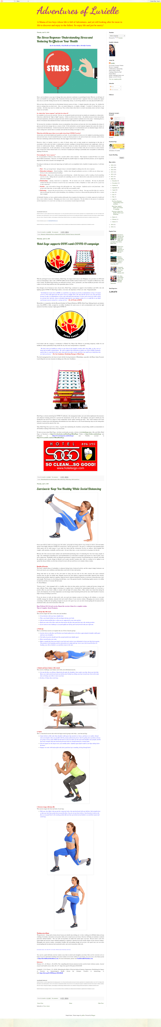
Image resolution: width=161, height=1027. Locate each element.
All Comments (114, 89)
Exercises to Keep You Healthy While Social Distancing (69, 489)
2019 (112, 224)
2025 (112, 167)
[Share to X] (65, 232)
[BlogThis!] (63, 232)
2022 (112, 174)
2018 (112, 227)
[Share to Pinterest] (68, 232)
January (114, 221)
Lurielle (113, 63)
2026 (112, 165)
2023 (112, 172)
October (114, 185)
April (113, 199)
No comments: (55, 232)
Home (70, 1003)
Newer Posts (40, 1003)
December (114, 181)
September (115, 187)
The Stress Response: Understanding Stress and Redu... (117, 202)
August (114, 190)
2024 (112, 169)
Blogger (93, 1015)
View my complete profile (115, 79)
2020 (112, 179)
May (113, 197)
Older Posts (101, 1003)
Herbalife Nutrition (70, 234)
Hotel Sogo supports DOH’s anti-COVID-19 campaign (68, 244)
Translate (120, 38)
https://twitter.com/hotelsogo (93, 434)
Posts (112, 86)
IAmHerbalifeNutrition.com (53, 220)
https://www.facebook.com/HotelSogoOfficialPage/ (64, 434)
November (115, 183)
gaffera (83, 1015)
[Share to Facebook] (66, 232)
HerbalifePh (77, 234)
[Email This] (61, 232)
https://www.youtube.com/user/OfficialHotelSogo (50, 437)
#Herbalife (43, 234)
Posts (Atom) (46, 1006)
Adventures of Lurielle (78, 10)
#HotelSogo (68, 479)
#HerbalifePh (58, 234)
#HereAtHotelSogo (61, 479)
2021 (112, 176)
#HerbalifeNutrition (50, 234)
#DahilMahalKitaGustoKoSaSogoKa (49, 479)
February (114, 219)
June (113, 194)
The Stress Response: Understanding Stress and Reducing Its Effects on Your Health (65, 39)
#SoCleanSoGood (75, 479)
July (113, 192)
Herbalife (63, 234)
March (114, 217)
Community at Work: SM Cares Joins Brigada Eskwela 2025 (120, 270)
